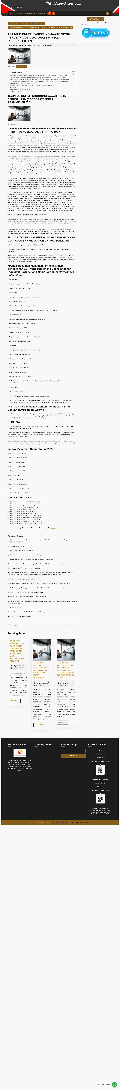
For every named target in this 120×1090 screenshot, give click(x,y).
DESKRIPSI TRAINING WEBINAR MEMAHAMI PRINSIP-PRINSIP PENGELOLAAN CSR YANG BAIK (38, 77)
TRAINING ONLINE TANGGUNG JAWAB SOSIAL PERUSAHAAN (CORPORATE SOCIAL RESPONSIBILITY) (40, 75)
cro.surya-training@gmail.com (100, 761)
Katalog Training (30, 13)
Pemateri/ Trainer (18, 91)
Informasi (19, 13)
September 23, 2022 (66, 682)
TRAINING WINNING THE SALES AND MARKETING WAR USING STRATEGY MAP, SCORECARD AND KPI (17, 651)
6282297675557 (100, 783)
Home (11, 13)
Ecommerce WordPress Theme (40, 822)
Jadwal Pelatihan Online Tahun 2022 (20, 89)
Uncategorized (39, 24)
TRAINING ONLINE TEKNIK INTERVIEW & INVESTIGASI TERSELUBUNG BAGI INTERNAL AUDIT (66, 670)
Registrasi (41, 13)
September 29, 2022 (17, 45)
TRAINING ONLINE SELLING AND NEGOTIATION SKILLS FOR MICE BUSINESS (40, 670)
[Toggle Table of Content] (72, 73)
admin (29, 45)
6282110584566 (100, 754)
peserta (53, 528)
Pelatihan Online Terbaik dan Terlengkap (21, 24)
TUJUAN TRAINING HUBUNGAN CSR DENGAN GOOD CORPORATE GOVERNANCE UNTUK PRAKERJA (39, 79)
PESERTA (13, 87)
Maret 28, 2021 (17, 665)
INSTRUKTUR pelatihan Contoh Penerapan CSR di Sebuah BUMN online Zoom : (32, 85)
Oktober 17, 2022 (41, 682)
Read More (16, 701)
